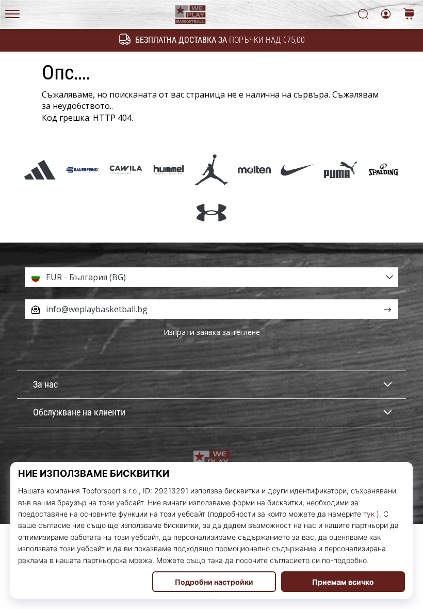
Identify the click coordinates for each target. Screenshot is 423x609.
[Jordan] (211, 169)
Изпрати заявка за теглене (212, 332)
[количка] (409, 15)
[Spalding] (383, 169)
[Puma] (340, 169)
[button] (211, 277)
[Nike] (297, 169)
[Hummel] (168, 169)
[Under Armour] (211, 212)
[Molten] (254, 169)
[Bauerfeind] (82, 169)
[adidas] (40, 169)
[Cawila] (125, 169)
